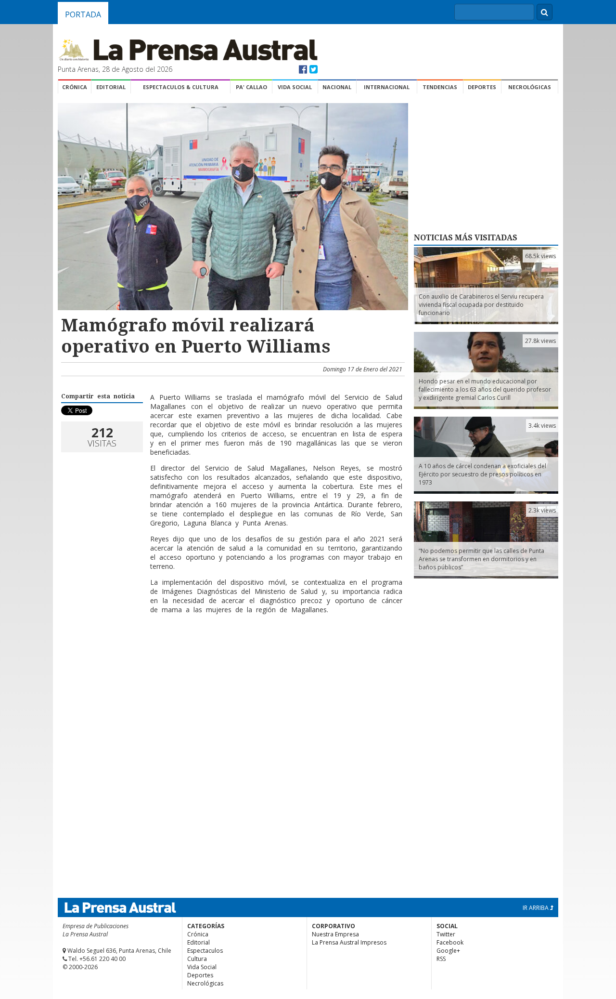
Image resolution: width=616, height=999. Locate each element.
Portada (83, 14)
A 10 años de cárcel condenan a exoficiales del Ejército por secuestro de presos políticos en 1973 (482, 474)
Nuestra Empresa (335, 934)
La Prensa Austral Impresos (349, 942)
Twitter (445, 934)
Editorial (111, 87)
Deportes (482, 87)
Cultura (197, 959)
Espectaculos (205, 950)
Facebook (449, 942)
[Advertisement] (231, 652)
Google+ (448, 950)
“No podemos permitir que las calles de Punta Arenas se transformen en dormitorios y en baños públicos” (481, 559)
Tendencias (440, 87)
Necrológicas (529, 87)
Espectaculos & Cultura (180, 87)
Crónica (74, 87)
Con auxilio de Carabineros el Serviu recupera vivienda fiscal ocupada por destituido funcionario (481, 304)
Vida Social (295, 87)
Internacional (387, 87)
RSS (441, 959)
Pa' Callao (251, 87)
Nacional (336, 87)
